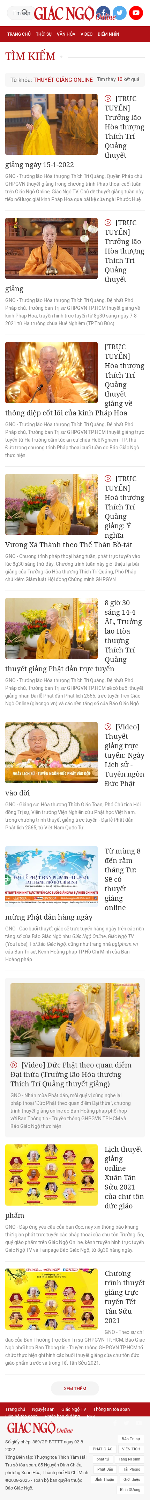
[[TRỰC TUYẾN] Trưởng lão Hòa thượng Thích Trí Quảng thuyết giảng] (51, 248)
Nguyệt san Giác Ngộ (120, 49)
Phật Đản (105, 1469)
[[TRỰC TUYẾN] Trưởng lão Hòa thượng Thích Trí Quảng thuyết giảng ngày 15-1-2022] (51, 124)
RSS (91, 1416)
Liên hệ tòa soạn (21, 1416)
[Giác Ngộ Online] (47, 1428)
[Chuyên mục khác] (137, 65)
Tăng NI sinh (129, 1459)
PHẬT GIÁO (103, 1449)
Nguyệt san (43, 1409)
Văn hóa (66, 34)
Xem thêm (75, 1388)
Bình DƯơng (130, 1489)
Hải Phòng (131, 1469)
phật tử (103, 1459)
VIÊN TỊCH (131, 1449)
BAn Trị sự (131, 1439)
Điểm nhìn (108, 34)
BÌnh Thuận (104, 1479)
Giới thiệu (131, 1479)
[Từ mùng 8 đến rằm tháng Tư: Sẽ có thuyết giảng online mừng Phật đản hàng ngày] (51, 876)
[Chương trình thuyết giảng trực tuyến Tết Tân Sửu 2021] (51, 1299)
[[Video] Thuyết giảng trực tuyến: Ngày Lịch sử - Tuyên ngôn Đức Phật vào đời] (51, 752)
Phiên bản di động (62, 1416)
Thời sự (44, 34)
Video (86, 34)
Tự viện (84, 49)
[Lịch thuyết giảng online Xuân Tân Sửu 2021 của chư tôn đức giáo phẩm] (51, 1175)
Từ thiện (37, 65)
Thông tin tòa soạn (111, 1409)
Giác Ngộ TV (73, 1409)
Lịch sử (15, 65)
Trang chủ (19, 34)
